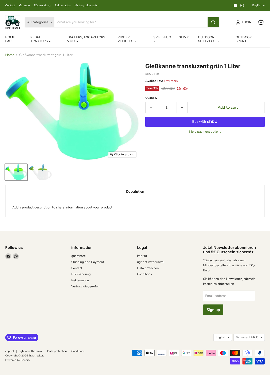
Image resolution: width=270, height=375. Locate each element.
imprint (142, 256)
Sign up (213, 309)
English (256, 5)
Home (10, 55)
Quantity (151, 98)
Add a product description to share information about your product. (62, 207)
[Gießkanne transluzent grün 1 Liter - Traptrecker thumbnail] (16, 172)
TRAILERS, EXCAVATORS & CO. (86, 39)
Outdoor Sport (244, 39)
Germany (247, 337)
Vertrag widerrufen (86, 5)
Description (135, 191)
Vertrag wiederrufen (85, 286)
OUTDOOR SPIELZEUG (207, 39)
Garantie (24, 5)
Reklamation (62, 5)
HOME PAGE (10, 39)
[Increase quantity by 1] (182, 107)
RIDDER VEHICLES (126, 39)
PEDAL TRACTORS (39, 39)
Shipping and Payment (87, 262)
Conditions (144, 274)
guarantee (78, 256)
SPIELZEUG (162, 37)
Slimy (184, 37)
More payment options (205, 131)
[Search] (213, 22)
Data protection (148, 268)
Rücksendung (42, 5)
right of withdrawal (150, 262)
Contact (10, 5)
